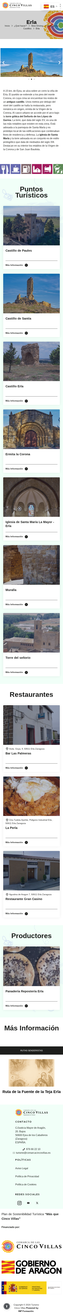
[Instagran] (19, 1203)
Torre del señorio (18, 657)
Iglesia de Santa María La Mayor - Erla (30, 524)
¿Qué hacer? (20, 26)
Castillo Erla (14, 386)
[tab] (31, 1050)
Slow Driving (37, 26)
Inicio (7, 26)
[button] (3, 62)
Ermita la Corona (18, 454)
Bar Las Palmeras (18, 753)
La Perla (11, 828)
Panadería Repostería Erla (24, 991)
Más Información (15, 265)
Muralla (11, 590)
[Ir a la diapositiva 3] (34, 79)
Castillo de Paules (19, 250)
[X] (37, 1203)
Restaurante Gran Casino (24, 899)
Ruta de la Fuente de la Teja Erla (31, 1092)
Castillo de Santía (18, 318)
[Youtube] (28, 1203)
